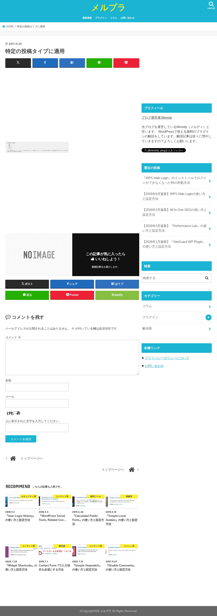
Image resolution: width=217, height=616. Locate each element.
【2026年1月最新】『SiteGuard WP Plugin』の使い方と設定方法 (174, 244)
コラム (113, 18)
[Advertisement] (72, 102)
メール (9, 396)
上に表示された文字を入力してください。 (33, 421)
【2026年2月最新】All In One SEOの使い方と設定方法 (174, 212)
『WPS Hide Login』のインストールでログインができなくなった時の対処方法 (174, 180)
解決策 (147, 328)
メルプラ (108, 7)
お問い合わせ (128, 18)
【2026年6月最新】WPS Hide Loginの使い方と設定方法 (173, 196)
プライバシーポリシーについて (167, 358)
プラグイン (101, 18)
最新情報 (87, 18)
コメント (13, 337)
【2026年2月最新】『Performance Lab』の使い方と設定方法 (174, 228)
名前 (8, 380)
